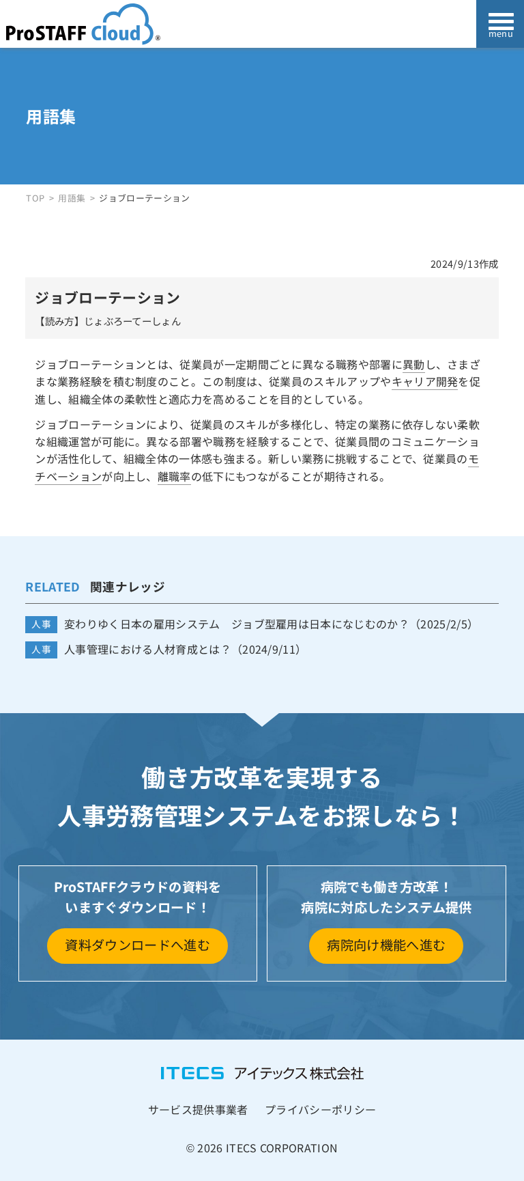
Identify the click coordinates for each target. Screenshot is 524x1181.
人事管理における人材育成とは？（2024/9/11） (185, 649)
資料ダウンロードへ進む (137, 944)
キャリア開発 (425, 381)
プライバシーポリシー (320, 1109)
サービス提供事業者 (198, 1109)
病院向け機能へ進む (386, 944)
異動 (414, 364)
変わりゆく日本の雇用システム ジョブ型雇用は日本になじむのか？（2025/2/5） (271, 623)
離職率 (174, 476)
